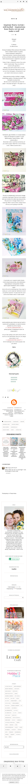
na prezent (7, 729)
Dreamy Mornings (9, 688)
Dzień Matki (15, 691)
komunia (11, 724)
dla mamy (16, 710)
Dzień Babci (16, 688)
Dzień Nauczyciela (9, 693)
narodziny (14, 729)
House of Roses (6, 429)
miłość (21, 727)
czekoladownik (15, 703)
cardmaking (15, 421)
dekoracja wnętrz (15, 705)
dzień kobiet (7, 715)
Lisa (6, 467)
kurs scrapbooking (9, 727)
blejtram (7, 700)
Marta (12, 429)
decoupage (7, 705)
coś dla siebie (8, 703)
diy (21, 705)
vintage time (18, 429)
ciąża (20, 700)
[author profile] (14, 402)
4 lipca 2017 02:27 (12, 467)
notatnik (19, 729)
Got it (17, 782)
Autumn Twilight (8, 686)
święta (10, 736)
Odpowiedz (8, 473)
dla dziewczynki (8, 710)
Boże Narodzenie (17, 686)
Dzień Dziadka (8, 691)
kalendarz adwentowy (10, 722)
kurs (16, 724)
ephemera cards (6, 424)
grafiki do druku (16, 717)
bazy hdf (7, 698)
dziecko (19, 712)
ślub (6, 736)
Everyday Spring (15, 424)
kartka (18, 722)
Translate (18, 588)
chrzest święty (14, 700)
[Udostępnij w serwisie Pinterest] (8, 397)
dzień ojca (14, 715)
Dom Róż (22, 421)
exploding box (8, 717)
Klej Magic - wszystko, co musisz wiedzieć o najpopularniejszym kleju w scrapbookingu (14, 615)
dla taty (14, 712)
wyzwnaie (18, 734)
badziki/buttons (7, 421)
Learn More (12, 782)
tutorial (7, 734)
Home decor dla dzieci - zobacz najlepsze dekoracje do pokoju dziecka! (14, 640)
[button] (14, 18)
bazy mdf (13, 698)
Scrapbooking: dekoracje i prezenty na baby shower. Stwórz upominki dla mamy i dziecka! (14, 627)
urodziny (12, 734)
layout (16, 727)
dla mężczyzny (8, 712)
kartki (6, 724)
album (16, 693)
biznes (17, 698)
